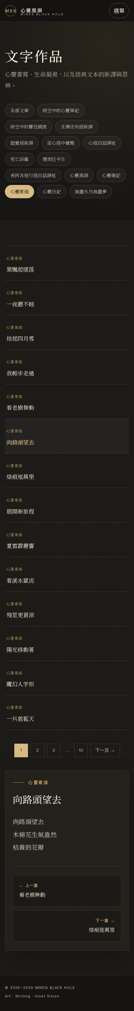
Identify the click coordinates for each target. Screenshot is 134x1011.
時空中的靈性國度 (28, 126)
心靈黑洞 (79, 175)
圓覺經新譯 (21, 143)
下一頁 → (105, 750)
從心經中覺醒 (60, 143)
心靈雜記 (111, 175)
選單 (119, 10)
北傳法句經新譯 (77, 126)
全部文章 (19, 110)
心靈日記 (52, 191)
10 (81, 750)
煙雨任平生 (54, 159)
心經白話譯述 (102, 143)
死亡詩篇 (19, 159)
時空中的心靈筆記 (61, 110)
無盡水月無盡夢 (91, 191)
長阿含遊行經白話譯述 (33, 175)
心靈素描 (19, 191)
